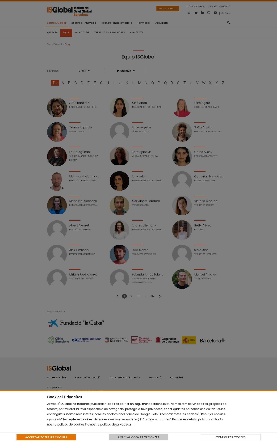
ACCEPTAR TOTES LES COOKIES (46, 437)
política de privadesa (115, 424)
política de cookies (70, 424)
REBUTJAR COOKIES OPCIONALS (138, 437)
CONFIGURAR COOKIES (231, 437)
